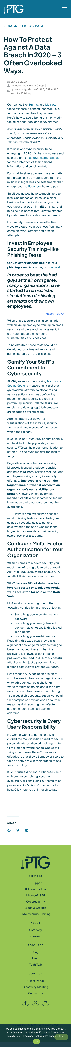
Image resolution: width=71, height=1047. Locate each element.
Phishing (26, 93)
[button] (9, 830)
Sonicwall (54, 267)
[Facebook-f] (25, 1002)
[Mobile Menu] (64, 9)
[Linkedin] (45, 1002)
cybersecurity (18, 89)
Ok (36, 1041)
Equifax (33, 104)
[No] (61, 1037)
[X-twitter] (35, 1002)
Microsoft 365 (36, 89)
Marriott (50, 104)
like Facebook (32, 186)
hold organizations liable (43, 158)
